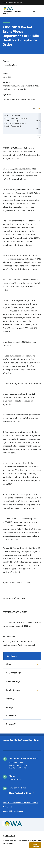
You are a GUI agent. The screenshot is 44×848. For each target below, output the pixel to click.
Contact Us (7, 807)
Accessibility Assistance (13, 811)
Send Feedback (9, 836)
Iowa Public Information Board (13, 12)
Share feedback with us (20, 793)
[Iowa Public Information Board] (8, 8)
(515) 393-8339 (15, 780)
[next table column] (39, 109)
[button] (35, 845)
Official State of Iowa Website (12, 2)
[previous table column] (34, 109)
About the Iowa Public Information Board (20, 802)
